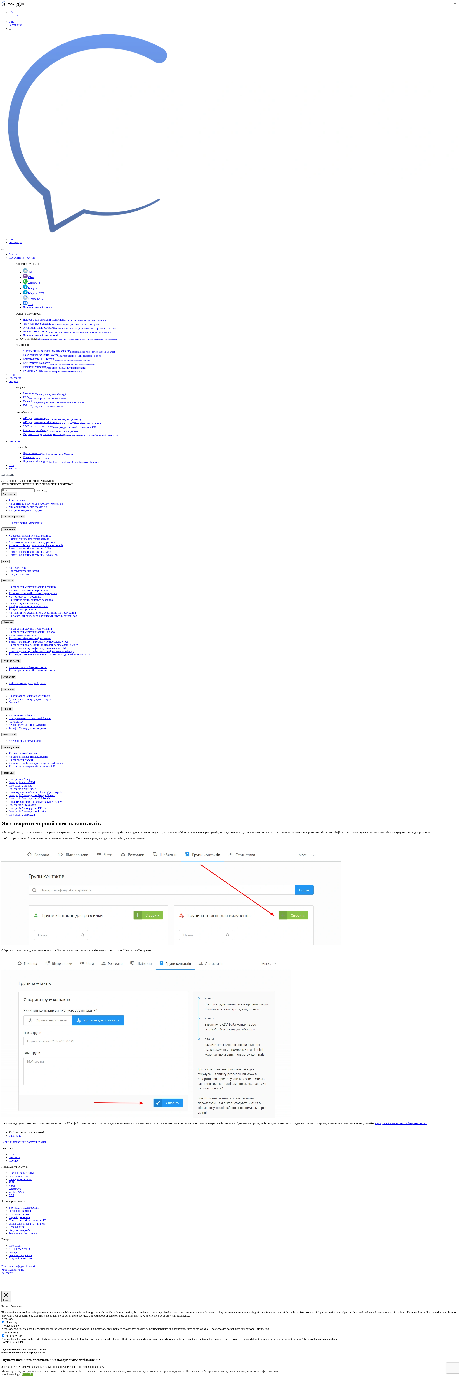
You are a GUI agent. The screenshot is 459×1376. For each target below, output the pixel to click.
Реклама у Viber (53, 370)
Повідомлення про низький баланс (30, 718)
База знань (45, 393)
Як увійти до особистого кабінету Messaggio (36, 503)
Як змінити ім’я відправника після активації (36, 545)
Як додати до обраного (23, 753)
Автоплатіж (16, 721)
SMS (30, 271)
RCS (30, 304)
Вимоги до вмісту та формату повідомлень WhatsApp (41, 651)
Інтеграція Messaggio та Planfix (27, 811)
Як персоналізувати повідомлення (30, 638)
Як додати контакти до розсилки (29, 590)
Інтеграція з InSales (20, 785)
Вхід (11, 21)
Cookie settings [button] (11, 1374)
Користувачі (9, 734)
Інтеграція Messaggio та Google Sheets (32, 795)
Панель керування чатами (24, 570)
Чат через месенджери (61, 323)
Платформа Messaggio (22, 1172)
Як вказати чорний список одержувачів (33, 593)
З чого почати (17, 500)
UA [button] (11, 11)
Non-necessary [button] (9, 1332)
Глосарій (53, 401)
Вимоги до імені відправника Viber (30, 548)
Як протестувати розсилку (25, 596)
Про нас (13, 1160)
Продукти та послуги (22, 257)
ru (17, 18)
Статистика (9, 677)
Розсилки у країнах (54, 366)
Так (11, 1135)
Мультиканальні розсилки (71, 327)
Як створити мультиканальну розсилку (32, 586)
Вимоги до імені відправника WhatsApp (33, 554)
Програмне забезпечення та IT (27, 1220)
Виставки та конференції (24, 1207)
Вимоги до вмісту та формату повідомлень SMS (38, 648)
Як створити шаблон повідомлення (30, 628)
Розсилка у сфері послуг (23, 1233)
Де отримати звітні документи (27, 724)
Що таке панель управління (25, 522)
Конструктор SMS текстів (56, 358)
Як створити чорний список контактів (32, 670)
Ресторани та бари (20, 1210)
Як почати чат (17, 567)
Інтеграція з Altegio (20, 779)
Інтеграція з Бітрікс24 (22, 814)
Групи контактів (11, 661)
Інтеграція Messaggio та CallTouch (29, 798)
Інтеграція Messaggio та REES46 (28, 808)
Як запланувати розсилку (24, 603)
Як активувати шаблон (23, 635)
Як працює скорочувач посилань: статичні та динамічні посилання (49, 654)
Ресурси (13, 381)
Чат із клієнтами (19, 1175)
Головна (14, 254)
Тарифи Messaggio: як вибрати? (28, 728)
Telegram (33, 288)
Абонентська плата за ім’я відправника (32, 542)
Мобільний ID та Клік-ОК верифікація (69, 350)
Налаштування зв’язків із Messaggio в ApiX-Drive (39, 792)
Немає (17, 1135)
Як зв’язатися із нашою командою (29, 695)
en (17, 15)
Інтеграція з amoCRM (22, 782)
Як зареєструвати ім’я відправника (30, 535)
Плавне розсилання (67, 331)
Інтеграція (15, 377)
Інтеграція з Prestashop (22, 804)
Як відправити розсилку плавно (28, 606)
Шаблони (8, 622)
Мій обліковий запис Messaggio (28, 506)
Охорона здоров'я (19, 1230)
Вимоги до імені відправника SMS (30, 551)
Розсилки (8, 580)
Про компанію (49, 453)
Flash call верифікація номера (62, 354)
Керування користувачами (25, 740)
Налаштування (11, 747)
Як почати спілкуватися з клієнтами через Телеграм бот (43, 615)
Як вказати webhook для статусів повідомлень (37, 763)
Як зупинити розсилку (22, 609)
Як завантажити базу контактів (28, 667)
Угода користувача (12, 1269)
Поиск (39, 490)
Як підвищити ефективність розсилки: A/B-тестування (42, 612)
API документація (52, 418)
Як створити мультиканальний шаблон (32, 631)
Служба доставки (19, 1217)
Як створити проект (21, 759)
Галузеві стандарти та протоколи (70, 434)
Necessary (11, 1322)
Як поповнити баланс (22, 715)
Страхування (16, 1226)
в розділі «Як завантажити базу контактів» (401, 1123)
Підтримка (8, 689)
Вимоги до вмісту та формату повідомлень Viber (38, 641)
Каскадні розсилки (20, 1179)
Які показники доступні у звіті (27, 683)
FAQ (44, 397)
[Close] (2, 249)
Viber (31, 277)
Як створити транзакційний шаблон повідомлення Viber (43, 644)
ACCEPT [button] (27, 1374)
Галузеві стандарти (20, 1258)
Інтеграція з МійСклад (22, 788)
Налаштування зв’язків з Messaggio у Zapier (35, 801)
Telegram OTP (36, 293)
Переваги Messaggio (61, 461)
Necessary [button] (7, 1318)
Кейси (44, 405)
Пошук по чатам (19, 574)
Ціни (12, 374)
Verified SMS (35, 298)
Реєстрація (15, 24)
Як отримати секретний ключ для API (32, 766)
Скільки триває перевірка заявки (29, 538)
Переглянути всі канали (37, 307)
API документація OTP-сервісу (62, 422)
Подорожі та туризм (21, 1213)
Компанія (14, 441)
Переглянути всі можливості (40, 335)
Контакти (36, 457)
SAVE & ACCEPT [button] (12, 1342)
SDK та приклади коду (59, 426)
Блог (11, 465)
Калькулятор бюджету (59, 362)
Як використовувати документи (28, 756)
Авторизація (9, 494)
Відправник (9, 529)
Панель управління (13, 516)
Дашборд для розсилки (65, 319)
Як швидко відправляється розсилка (31, 599)
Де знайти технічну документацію (30, 699)
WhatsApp (34, 282)
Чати (5, 561)
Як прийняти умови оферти (26, 510)
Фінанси (7, 708)
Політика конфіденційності (18, 1266)
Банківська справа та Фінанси (27, 1223)
